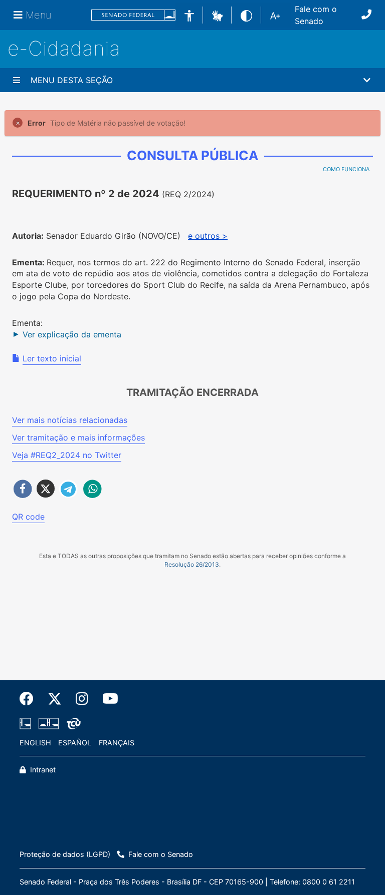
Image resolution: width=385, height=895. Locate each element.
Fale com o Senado (316, 15)
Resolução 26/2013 (191, 564)
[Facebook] (30, 698)
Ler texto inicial (52, 358)
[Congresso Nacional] (49, 723)
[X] (55, 698)
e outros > (208, 236)
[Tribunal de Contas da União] (72, 723)
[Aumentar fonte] (275, 15)
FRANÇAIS (116, 742)
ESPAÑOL (74, 742)
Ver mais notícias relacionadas (69, 420)
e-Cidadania (64, 48)
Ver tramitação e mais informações (78, 437)
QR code (28, 517)
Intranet (42, 769)
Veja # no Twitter (66, 455)
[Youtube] (106, 698)
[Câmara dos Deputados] (27, 723)
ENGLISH (35, 742)
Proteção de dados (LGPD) (65, 854)
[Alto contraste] (246, 15)
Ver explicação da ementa (72, 334)
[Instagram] (82, 698)
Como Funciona (346, 169)
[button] (217, 15)
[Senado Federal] (133, 15)
